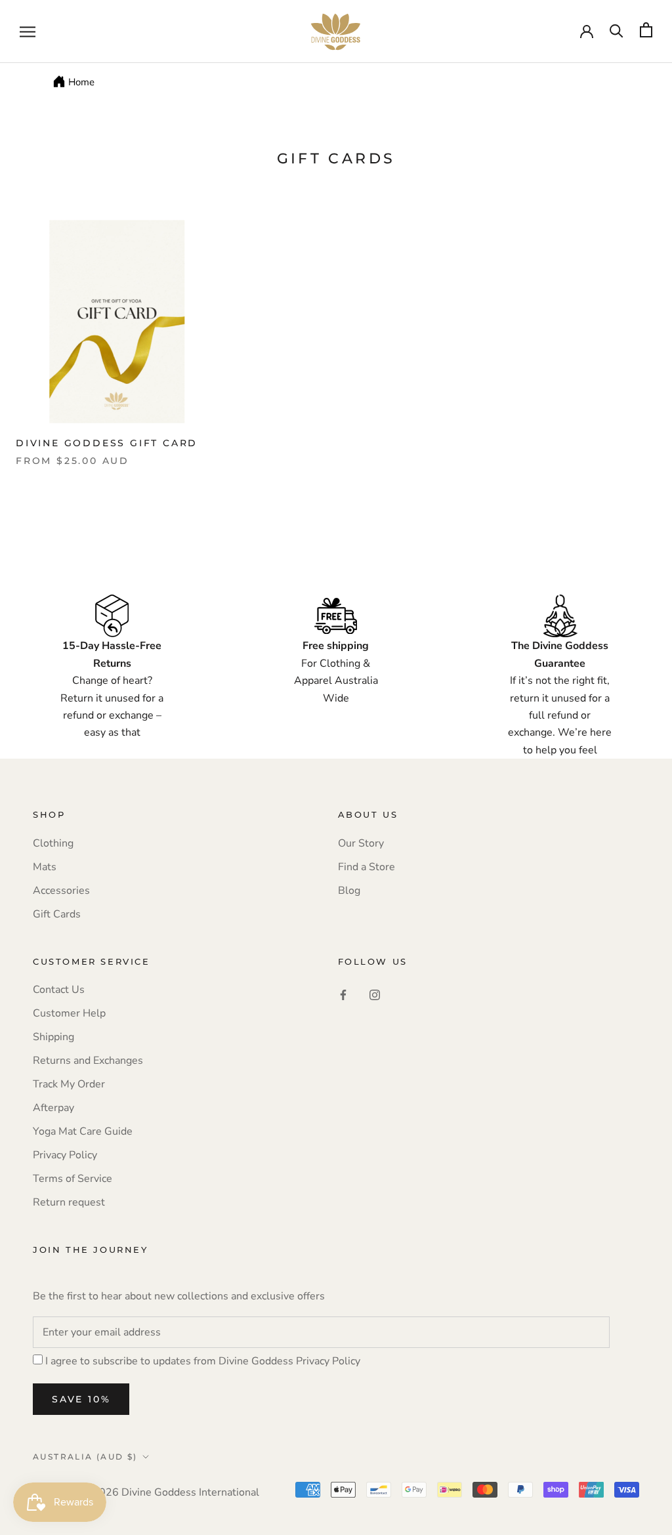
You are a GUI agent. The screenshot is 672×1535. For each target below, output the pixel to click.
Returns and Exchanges (88, 1060)
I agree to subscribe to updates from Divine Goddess (202, 1361)
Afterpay (53, 1108)
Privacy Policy (65, 1155)
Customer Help (69, 1013)
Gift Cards (57, 914)
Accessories (61, 890)
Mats (44, 867)
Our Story (361, 843)
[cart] (646, 29)
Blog (349, 890)
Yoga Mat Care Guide (83, 1131)
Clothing (53, 843)
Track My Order (69, 1084)
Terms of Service (72, 1178)
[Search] (616, 30)
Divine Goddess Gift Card (107, 443)
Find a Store (366, 867)
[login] (586, 30)
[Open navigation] (27, 31)
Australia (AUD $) (85, 1456)
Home (81, 82)
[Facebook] (343, 994)
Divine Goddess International (190, 1492)
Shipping (53, 1037)
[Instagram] (374, 994)
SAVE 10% (81, 1399)
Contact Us (59, 989)
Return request (69, 1202)
